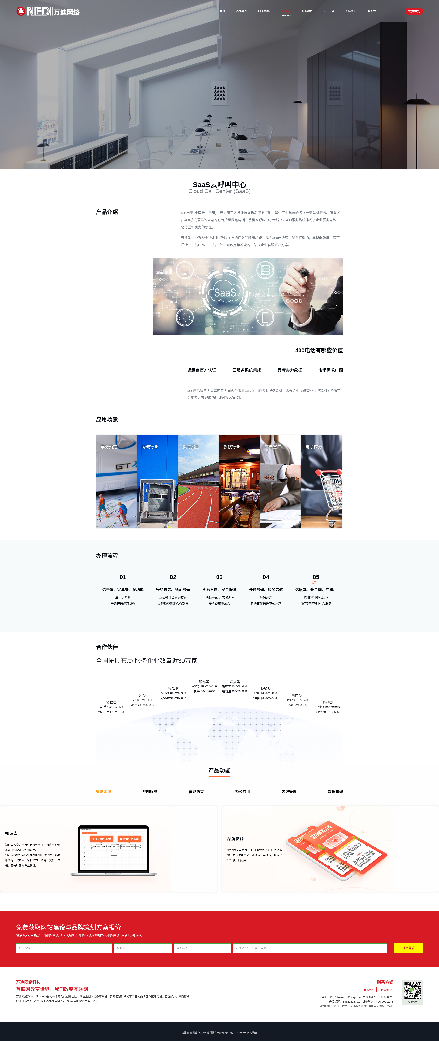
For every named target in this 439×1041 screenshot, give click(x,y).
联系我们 (372, 11)
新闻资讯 (351, 11)
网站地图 (252, 1032)
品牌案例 (241, 11)
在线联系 (371, 990)
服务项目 (307, 11)
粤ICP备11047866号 (235, 1032)
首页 (222, 11)
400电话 (286, 11)
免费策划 (414, 11)
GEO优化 (264, 11)
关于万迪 (329, 11)
